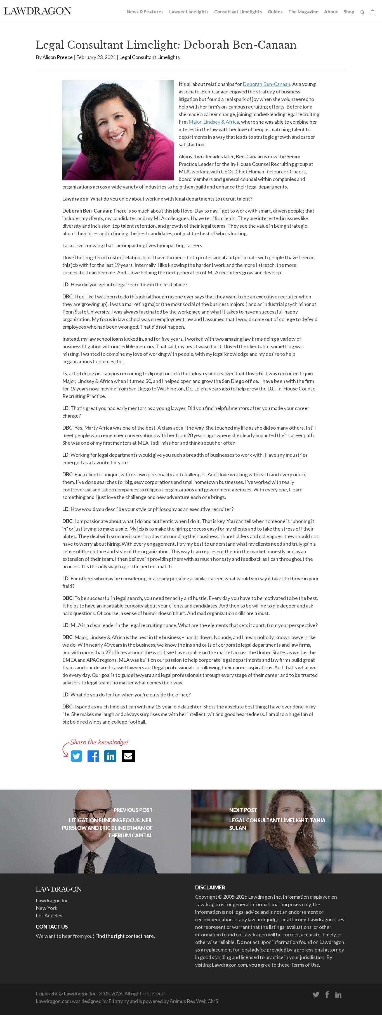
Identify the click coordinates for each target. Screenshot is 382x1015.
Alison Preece (58, 57)
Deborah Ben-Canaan (266, 84)
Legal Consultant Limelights (149, 57)
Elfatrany (119, 1001)
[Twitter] (316, 995)
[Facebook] (327, 995)
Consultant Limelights (238, 11)
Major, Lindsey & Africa (213, 122)
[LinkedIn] (338, 995)
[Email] (128, 756)
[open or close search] (362, 12)
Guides (275, 11)
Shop (349, 11)
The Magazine (303, 11)
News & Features (145, 11)
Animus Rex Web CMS (194, 1001)
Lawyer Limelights (189, 11)
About (331, 11)
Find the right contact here (124, 936)
